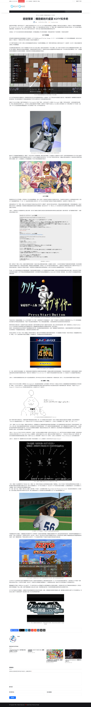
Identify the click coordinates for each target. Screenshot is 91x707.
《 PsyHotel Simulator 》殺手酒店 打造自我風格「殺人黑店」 (17, 650)
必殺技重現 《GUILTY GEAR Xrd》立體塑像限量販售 (36, 650)
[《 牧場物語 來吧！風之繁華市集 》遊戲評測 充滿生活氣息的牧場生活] (54, 654)
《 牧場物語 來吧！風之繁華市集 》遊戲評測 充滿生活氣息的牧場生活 (54, 660)
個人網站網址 (49, 692)
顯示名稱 (11, 686)
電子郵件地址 (11, 692)
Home (38, 15)
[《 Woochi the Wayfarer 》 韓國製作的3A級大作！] (73, 654)
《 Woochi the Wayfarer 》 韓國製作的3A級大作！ (73, 660)
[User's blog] (17, 6)
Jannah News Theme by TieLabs (33, 704)
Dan (36, 22)
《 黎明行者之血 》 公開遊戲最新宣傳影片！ (33, 1)
